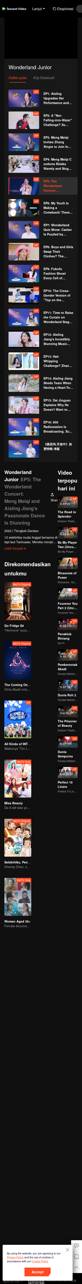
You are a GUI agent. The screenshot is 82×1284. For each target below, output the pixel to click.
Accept (38, 1271)
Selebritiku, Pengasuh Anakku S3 (29, 862)
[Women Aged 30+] (17, 897)
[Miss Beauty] (17, 779)
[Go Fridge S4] (17, 601)
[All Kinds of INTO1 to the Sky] (17, 719)
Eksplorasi (65, 8)
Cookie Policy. (40, 1261)
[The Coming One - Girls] (17, 660)
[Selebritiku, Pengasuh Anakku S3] (17, 838)
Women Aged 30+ (17, 921)
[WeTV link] (14, 8)
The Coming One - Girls (21, 685)
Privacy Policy (15, 1257)
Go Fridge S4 (14, 625)
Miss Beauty (13, 803)
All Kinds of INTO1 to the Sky (26, 744)
